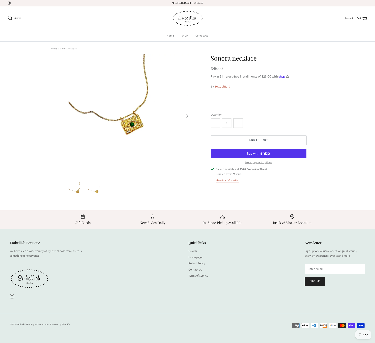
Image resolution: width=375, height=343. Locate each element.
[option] (130, 115)
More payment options (258, 162)
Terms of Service (198, 276)
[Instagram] (9, 3)
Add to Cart (258, 140)
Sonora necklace (68, 48)
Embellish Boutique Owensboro (33, 324)
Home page (195, 257)
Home (170, 36)
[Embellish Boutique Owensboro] (187, 18)
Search (192, 251)
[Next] (187, 116)
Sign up (315, 281)
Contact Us (202, 36)
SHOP (184, 36)
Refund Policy (196, 263)
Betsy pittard (222, 87)
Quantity (216, 115)
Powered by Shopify (60, 324)
